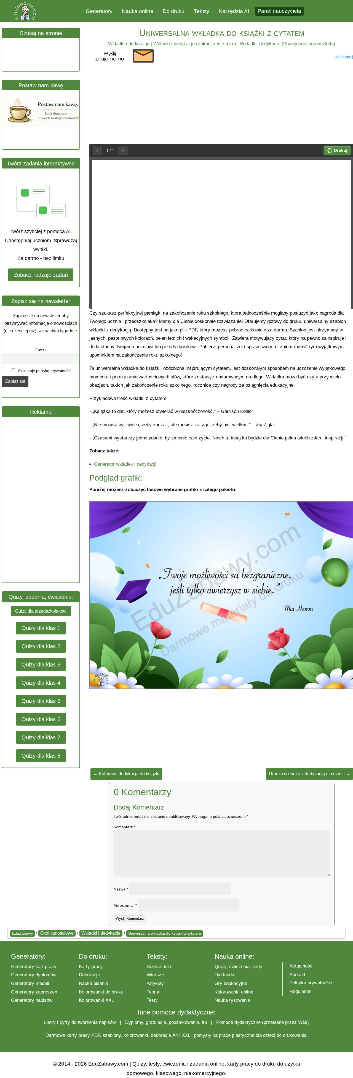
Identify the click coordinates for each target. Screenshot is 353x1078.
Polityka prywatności (311, 982)
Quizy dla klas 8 (41, 756)
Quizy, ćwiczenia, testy (239, 966)
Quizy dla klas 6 (41, 719)
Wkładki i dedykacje (128, 43)
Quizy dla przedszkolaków (40, 611)
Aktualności (302, 966)
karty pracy (78, 1035)
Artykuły (155, 983)
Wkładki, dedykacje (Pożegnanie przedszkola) (287, 43)
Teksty (201, 11)
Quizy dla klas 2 (41, 646)
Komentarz (124, 827)
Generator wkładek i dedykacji (125, 464)
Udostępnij (344, 56)
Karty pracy (91, 966)
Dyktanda (224, 974)
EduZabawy (22, 933)
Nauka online (137, 11)
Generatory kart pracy (34, 966)
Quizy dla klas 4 (41, 683)
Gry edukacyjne (231, 983)
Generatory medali (30, 983)
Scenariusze (159, 966)
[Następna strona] (123, 150)
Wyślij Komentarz (130, 918)
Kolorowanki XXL (96, 1000)
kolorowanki (136, 1035)
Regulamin (300, 991)
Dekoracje (89, 974)
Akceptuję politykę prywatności (44, 370)
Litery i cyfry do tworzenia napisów (80, 1022)
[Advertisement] (43, 500)
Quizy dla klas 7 (41, 737)
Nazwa (121, 889)
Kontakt (297, 974)
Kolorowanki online (234, 992)
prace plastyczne (236, 1035)
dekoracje (161, 1035)
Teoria (153, 992)
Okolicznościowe (57, 933)
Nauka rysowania (232, 1000)
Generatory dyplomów (33, 974)
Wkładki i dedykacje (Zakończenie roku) (194, 43)
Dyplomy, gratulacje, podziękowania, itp (166, 1022)
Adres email (125, 905)
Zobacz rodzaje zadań (41, 275)
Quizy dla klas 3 (41, 664)
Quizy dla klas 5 (41, 701)
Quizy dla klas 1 (41, 628)
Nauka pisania (93, 983)
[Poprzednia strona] (97, 150)
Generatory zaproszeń (34, 992)
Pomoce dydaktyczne (238, 1022)
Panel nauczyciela (279, 11)
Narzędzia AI (234, 11)
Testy (152, 1000)
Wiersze (155, 974)
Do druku (173, 11)
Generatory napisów (31, 1000)
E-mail (40, 350)
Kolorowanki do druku (101, 992)
